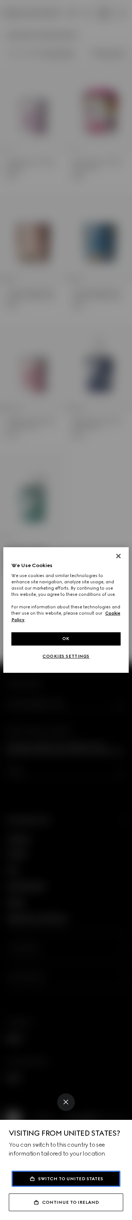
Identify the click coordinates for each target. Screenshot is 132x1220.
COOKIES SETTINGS (66, 656)
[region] (66, 610)
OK (66, 638)
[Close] (66, 1102)
